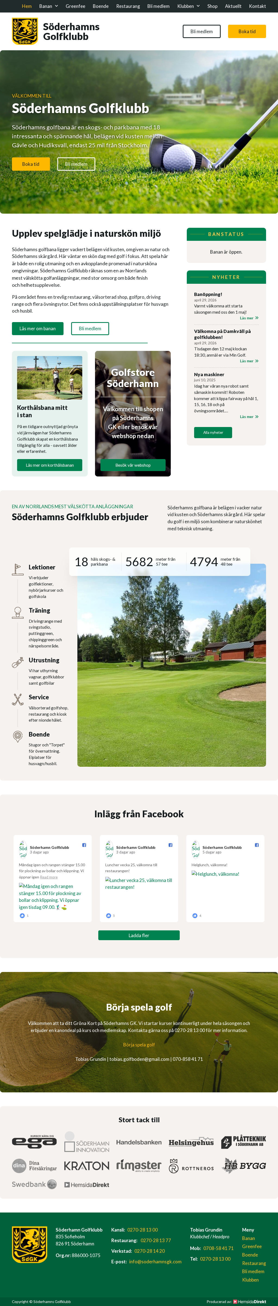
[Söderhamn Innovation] (86, 1141)
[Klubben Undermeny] (198, 6)
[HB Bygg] (243, 1166)
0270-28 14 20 (149, 1251)
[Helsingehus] (191, 1142)
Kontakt (257, 6)
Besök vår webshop (133, 465)
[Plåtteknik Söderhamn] (243, 1141)
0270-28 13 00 (142, 1230)
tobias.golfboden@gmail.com (139, 1059)
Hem (27, 6)
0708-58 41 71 (218, 1248)
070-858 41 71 (188, 1059)
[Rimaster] (138, 1165)
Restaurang (128, 6)
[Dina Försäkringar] (34, 1166)
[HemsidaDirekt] (86, 1184)
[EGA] (34, 1142)
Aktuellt (233, 6)
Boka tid (247, 31)
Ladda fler (139, 935)
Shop (212, 6)
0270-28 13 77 (156, 1240)
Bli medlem (158, 6)
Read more (49, 877)
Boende (101, 6)
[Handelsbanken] (138, 1141)
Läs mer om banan (38, 328)
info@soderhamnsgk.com (155, 1261)
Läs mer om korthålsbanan (50, 465)
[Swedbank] (34, 1184)
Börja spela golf (139, 1045)
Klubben (185, 6)
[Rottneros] (191, 1165)
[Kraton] (86, 1165)
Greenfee (75, 6)
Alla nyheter (213, 432)
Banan (45, 6)
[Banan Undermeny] (56, 6)
